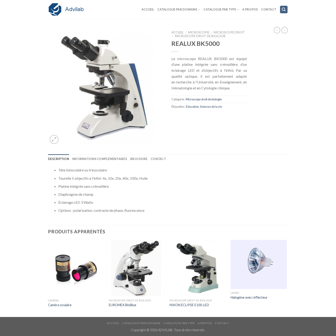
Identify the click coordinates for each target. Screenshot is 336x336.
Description (58, 159)
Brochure (138, 159)
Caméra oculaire (60, 305)
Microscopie (198, 32)
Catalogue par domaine (177, 9)
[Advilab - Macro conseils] (71, 9)
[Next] (286, 278)
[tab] (58, 158)
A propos (250, 9)
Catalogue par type (219, 9)
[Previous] (48, 278)
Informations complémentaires (99, 159)
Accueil (147, 9)
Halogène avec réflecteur (249, 297)
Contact (268, 9)
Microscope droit (229, 32)
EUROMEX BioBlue (122, 305)
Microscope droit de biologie (200, 36)
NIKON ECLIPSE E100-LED (189, 305)
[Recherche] (284, 9)
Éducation (192, 106)
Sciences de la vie (211, 106)
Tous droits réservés (189, 330)
